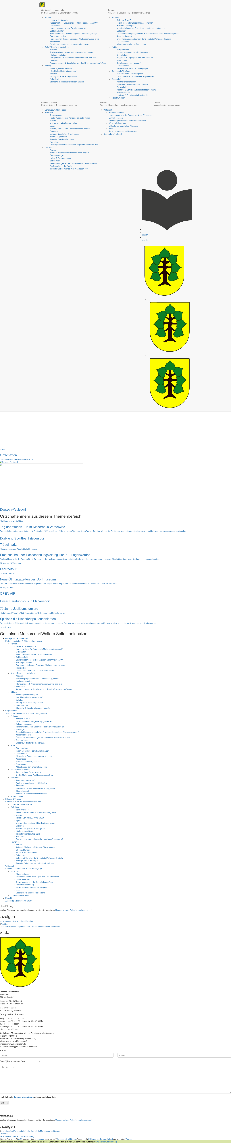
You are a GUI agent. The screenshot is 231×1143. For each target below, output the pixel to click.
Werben (129, 1139)
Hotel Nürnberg (27, 921)
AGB (20, 1139)
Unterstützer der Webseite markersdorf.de (73, 910)
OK (96, 1141)
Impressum (39, 1139)
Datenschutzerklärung (24, 1097)
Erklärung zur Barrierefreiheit (100, 1139)
